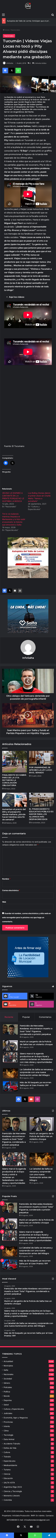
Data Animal (9, 1439)
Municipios (8, 1366)
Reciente (9, 1017)
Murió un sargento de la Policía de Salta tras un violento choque (41, 1136)
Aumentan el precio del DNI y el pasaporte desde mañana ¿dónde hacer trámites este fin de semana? (14, 814)
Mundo (7, 1396)
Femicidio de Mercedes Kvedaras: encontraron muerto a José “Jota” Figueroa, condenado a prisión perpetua (14, 1139)
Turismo (7, 1470)
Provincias (8, 1422)
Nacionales (15, 30)
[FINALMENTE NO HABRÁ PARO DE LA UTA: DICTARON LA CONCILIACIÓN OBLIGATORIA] (14, 761)
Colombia (8, 1500)
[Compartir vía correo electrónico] (15, 591)
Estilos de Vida (10, 1448)
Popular (26, 1017)
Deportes (8, 1400)
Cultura (7, 1452)
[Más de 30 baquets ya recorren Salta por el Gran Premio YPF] (10, 1086)
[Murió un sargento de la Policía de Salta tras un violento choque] (10, 1045)
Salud (6, 1405)
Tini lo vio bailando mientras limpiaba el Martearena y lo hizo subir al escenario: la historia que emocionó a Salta (13, 519)
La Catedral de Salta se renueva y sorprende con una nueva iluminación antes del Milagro (36, 1072)
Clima (6, 1431)
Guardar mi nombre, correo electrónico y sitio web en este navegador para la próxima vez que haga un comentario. (26, 917)
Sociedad (8, 1379)
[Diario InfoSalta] (28, 6)
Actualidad (8, 1361)
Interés (7, 1426)
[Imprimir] (20, 591)
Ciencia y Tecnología (13, 1491)
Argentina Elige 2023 (13, 1487)
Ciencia (7, 1474)
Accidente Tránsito (12, 1444)
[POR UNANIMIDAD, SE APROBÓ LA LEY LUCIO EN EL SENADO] (41, 758)
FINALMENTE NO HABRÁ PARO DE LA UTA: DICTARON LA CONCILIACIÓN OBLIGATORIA (14, 780)
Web (4, 902)
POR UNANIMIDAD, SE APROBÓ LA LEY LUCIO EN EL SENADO (40, 770)
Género (7, 1383)
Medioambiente (10, 1465)
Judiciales (8, 1413)
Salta (6, 1370)
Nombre (6, 879)
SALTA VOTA (9, 1483)
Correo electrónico (11, 890)
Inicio (6, 30)
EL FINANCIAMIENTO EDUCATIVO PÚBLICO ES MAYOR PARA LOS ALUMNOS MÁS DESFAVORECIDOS (41, 814)
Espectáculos (9, 1461)
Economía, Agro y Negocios (16, 1418)
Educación (8, 1478)
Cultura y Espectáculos (14, 1409)
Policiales (8, 1387)
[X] (10, 591)
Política (7, 1392)
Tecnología (8, 1435)
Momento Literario (12, 1496)
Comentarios (45, 1017)
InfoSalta (9, 63)
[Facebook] (4, 591)
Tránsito (7, 1457)
